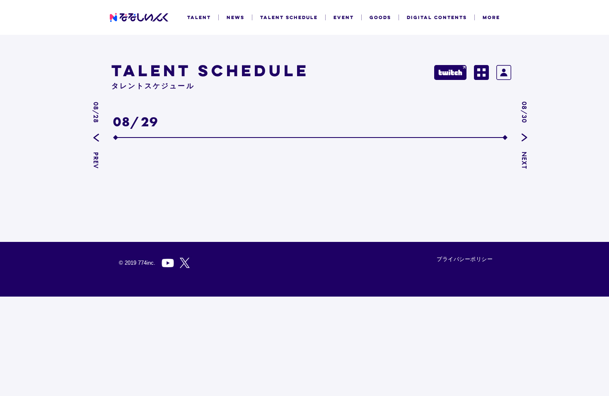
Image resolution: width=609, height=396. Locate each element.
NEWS (235, 17)
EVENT (344, 17)
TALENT (199, 17)
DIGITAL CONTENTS (437, 17)
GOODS (380, 17)
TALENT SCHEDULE (289, 17)
